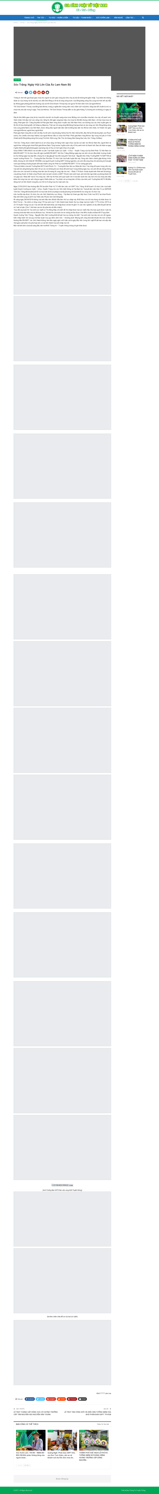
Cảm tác (129, 18)
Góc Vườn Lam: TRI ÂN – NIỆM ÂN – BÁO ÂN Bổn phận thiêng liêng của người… (131, 116)
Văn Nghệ (118, 18)
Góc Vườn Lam (102, 18)
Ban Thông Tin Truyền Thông (136, 1490)
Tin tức (40, 18)
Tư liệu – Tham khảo (82, 18)
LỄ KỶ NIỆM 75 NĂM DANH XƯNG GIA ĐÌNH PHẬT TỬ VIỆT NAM (136, 158)
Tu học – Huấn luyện (58, 18)
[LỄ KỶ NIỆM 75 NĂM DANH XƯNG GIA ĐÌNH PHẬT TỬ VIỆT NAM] (122, 158)
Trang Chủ (29, 18)
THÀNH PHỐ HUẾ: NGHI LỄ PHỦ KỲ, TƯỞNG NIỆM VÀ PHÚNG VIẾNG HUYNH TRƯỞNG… (131, 144)
